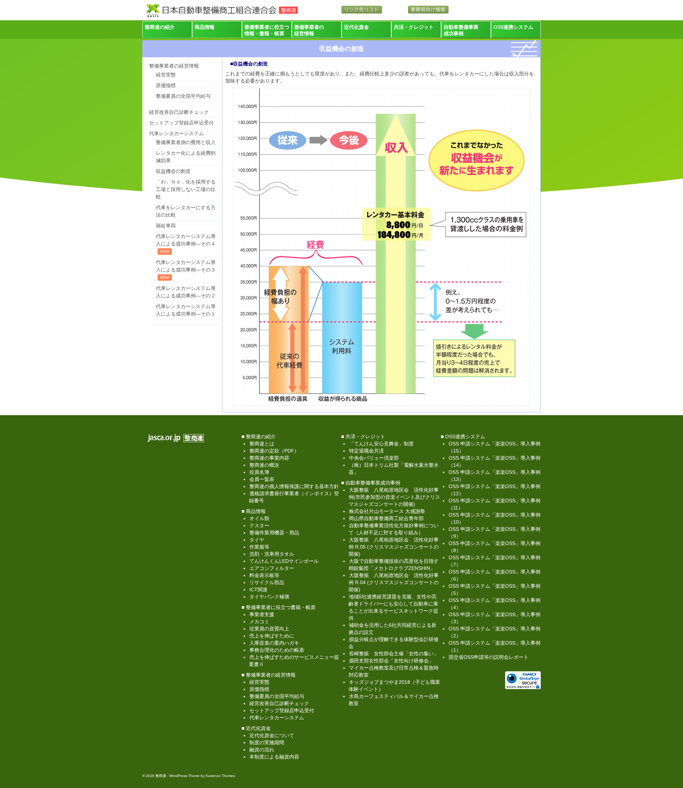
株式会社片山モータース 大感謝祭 (387, 511)
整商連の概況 (264, 465)
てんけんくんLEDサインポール (284, 561)
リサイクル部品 (266, 582)
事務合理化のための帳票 (276, 650)
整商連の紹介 (160, 27)
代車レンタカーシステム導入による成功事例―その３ (186, 266)
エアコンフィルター (271, 568)
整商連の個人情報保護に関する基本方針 (294, 486)
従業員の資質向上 (269, 628)
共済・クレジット (414, 27)
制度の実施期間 (266, 742)
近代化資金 (356, 27)
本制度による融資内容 (274, 757)
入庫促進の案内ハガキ (274, 643)
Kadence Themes (220, 776)
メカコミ (259, 621)
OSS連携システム (513, 27)
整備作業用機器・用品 (274, 532)
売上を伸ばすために (271, 636)
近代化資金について (271, 735)
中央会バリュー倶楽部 (374, 458)
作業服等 (259, 547)
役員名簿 (259, 472)
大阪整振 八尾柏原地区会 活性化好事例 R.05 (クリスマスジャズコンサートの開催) (394, 547)
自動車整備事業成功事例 (461, 30)
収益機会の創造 (173, 171)
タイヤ (256, 540)
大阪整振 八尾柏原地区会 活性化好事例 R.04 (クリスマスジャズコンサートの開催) (394, 582)
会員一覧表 (261, 479)
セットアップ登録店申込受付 (181, 123)
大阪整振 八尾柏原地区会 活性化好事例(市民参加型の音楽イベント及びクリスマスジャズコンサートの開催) (394, 497)
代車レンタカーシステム (176, 133)
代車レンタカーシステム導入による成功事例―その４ (186, 240)
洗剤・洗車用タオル (271, 554)
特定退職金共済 (366, 451)
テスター (259, 525)
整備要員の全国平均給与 (183, 96)
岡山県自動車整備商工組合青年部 (386, 518)
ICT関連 (258, 589)
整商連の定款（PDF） (274, 451)
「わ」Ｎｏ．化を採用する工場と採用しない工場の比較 (186, 189)
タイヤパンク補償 (269, 596)
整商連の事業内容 (269, 458)
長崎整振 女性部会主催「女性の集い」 (394, 653)
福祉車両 (166, 225)
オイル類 (259, 518)
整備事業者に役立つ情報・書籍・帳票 (266, 30)
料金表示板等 (264, 575)
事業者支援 (261, 614)
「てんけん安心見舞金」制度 (381, 443)
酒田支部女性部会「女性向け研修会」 (391, 660)
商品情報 (205, 27)
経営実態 (166, 75)
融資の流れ (261, 749)
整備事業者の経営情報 (309, 30)
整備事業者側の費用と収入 (186, 142)
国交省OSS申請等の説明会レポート (489, 657)
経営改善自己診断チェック (179, 112)
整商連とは (261, 443)
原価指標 (166, 85)
